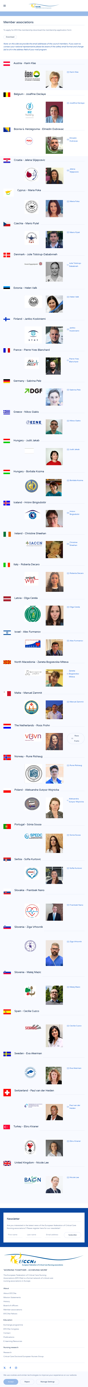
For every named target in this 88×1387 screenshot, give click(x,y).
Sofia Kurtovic (76, 868)
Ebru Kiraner (75, 1141)
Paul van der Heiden (74, 1106)
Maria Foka (74, 201)
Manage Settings (48, 1382)
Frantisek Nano (76, 905)
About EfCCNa (9, 1293)
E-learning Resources (12, 1341)
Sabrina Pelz (75, 390)
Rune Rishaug (76, 765)
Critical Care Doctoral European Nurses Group (23, 1356)
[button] (4, 5)
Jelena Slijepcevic (74, 170)
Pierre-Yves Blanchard (74, 360)
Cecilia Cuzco (75, 1026)
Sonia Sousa (75, 835)
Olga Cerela (75, 607)
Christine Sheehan (73, 543)
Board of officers (10, 1305)
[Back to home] (44, 5)
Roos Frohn (76, 738)
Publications (8, 1337)
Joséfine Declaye (77, 103)
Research (7, 1352)
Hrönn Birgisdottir (74, 513)
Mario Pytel (75, 232)
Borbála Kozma (76, 480)
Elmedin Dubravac (74, 139)
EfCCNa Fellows (10, 1314)
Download (10, 37)
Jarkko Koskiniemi (74, 329)
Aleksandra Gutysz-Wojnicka (76, 800)
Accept (11, 1382)
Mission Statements (12, 1297)
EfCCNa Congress (11, 1329)
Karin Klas (74, 72)
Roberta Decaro (77, 573)
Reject (27, 1382)
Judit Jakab (75, 449)
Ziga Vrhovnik (76, 941)
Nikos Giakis (75, 421)
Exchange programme (13, 1325)
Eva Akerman (75, 1068)
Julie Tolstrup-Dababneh (75, 264)
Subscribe (73, 1235)
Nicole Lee (74, 1177)
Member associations (12, 1310)
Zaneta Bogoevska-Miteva (74, 674)
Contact (6, 1333)
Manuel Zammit (77, 702)
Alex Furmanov (76, 641)
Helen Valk (74, 297)
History (6, 1301)
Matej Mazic (75, 987)
